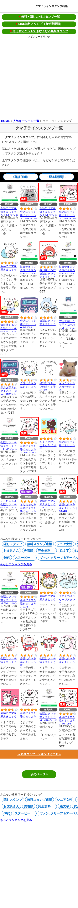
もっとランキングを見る (16, 564)
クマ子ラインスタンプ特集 (51, 6)
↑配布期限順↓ (56, 177)
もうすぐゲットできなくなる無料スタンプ (39, 31)
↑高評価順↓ (20, 177)
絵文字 (64, 550)
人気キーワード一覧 (26, 121)
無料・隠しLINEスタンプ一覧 (39, 16)
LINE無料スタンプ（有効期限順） (39, 23)
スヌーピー (22, 557)
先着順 (28, 550)
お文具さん (11, 550)
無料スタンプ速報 (39, 544)
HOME (5, 121)
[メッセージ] (68, 588)
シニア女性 (64, 544)
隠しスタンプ (13, 544)
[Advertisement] (39, 78)
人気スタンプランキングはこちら (39, 754)
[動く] (68, 375)
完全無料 (43, 550)
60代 (7, 557)
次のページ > (39, 774)
